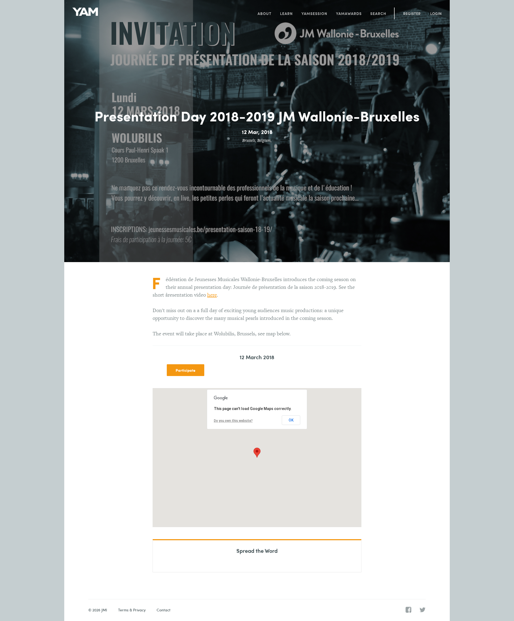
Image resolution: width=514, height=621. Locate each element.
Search (378, 13)
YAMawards (349, 13)
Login (436, 13)
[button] (257, 453)
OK (291, 420)
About (264, 13)
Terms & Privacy (132, 609)
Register (412, 13)
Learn (286, 13)
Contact (164, 609)
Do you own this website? (233, 421)
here (212, 294)
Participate (185, 370)
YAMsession (314, 13)
